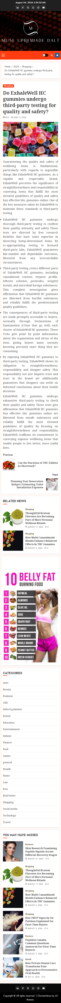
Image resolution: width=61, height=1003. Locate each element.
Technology (9, 815)
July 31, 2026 (34, 977)
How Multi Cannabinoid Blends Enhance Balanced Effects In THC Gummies (41, 541)
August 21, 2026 (35, 859)
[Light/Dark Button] (45, 55)
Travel (6, 822)
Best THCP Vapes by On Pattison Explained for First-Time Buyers (39, 921)
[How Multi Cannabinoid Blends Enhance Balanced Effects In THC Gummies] (13, 541)
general (7, 762)
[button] (3, 55)
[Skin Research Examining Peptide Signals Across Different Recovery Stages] (13, 851)
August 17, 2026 (35, 527)
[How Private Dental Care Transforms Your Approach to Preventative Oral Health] (13, 967)
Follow (57, 55)
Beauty (7, 689)
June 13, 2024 (20, 117)
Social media (10, 808)
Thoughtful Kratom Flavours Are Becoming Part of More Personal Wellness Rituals (39, 518)
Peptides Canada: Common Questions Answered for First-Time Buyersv (40, 945)
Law (5, 782)
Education (8, 722)
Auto (5, 682)
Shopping (8, 86)
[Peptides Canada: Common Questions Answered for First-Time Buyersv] (13, 944)
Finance (7, 742)
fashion (7, 736)
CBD (5, 702)
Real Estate (9, 795)
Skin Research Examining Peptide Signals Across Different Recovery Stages (41, 852)
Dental (6, 716)
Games (7, 755)
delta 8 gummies (12, 709)
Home (6, 775)
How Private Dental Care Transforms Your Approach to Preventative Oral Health (41, 968)
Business (8, 696)
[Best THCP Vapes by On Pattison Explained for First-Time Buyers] (13, 921)
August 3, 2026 (35, 954)
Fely (7, 117)
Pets (5, 789)
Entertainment (11, 729)
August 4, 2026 (35, 548)
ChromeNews (44, 995)
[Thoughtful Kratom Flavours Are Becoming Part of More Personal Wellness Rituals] (13, 517)
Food (5, 749)
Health (7, 769)
